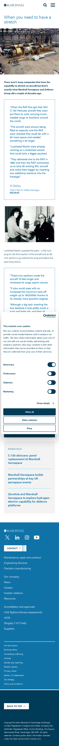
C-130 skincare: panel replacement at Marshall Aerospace (24, 459)
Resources (9, 598)
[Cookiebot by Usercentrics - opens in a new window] (43, 316)
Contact (12, 548)
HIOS (7, 617)
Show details (43, 403)
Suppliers (9, 628)
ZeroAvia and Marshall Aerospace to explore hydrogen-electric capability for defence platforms (29, 499)
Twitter (7, 537)
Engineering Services (15, 563)
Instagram (26, 537)
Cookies (7, 658)
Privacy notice (10, 670)
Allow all (29, 412)
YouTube (36, 537)
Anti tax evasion (11, 645)
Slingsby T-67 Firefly (15, 623)
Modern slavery (10, 666)
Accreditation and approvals (19, 606)
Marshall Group (15, 5)
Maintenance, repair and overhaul (22, 557)
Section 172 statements (14, 675)
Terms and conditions (13, 683)
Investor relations (13, 593)
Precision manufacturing (17, 568)
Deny (29, 428)
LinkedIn (17, 537)
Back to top (14, 706)
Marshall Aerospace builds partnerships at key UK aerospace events (25, 478)
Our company (11, 576)
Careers (8, 587)
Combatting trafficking (13, 653)
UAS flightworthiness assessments (23, 612)
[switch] (52, 373)
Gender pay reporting (13, 662)
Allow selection (29, 420)
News (7, 582)
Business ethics (10, 649)
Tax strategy (9, 679)
